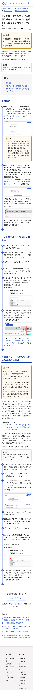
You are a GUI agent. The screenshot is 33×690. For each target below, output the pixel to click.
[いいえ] (21, 598)
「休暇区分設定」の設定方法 (17, 115)
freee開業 (22, 672)
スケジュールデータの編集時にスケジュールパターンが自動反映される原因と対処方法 (18, 427)
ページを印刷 (28, 29)
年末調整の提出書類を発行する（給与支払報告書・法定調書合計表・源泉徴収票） (18, 636)
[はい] (11, 598)
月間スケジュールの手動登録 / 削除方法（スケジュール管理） (17, 340)
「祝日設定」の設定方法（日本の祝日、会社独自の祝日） (17, 181)
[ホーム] (13, 3)
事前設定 (8, 83)
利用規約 (8, 664)
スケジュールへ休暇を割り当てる (16, 86)
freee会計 (22, 658)
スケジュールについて (21, 11)
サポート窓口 (18, 604)
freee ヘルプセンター (7, 9)
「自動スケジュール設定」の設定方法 (16, 631)
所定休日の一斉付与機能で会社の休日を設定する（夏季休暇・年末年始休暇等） (17, 619)
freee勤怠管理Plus (22, 9)
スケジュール (8, 11)
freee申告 (22, 680)
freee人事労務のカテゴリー (18, 43)
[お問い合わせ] (24, 3)
